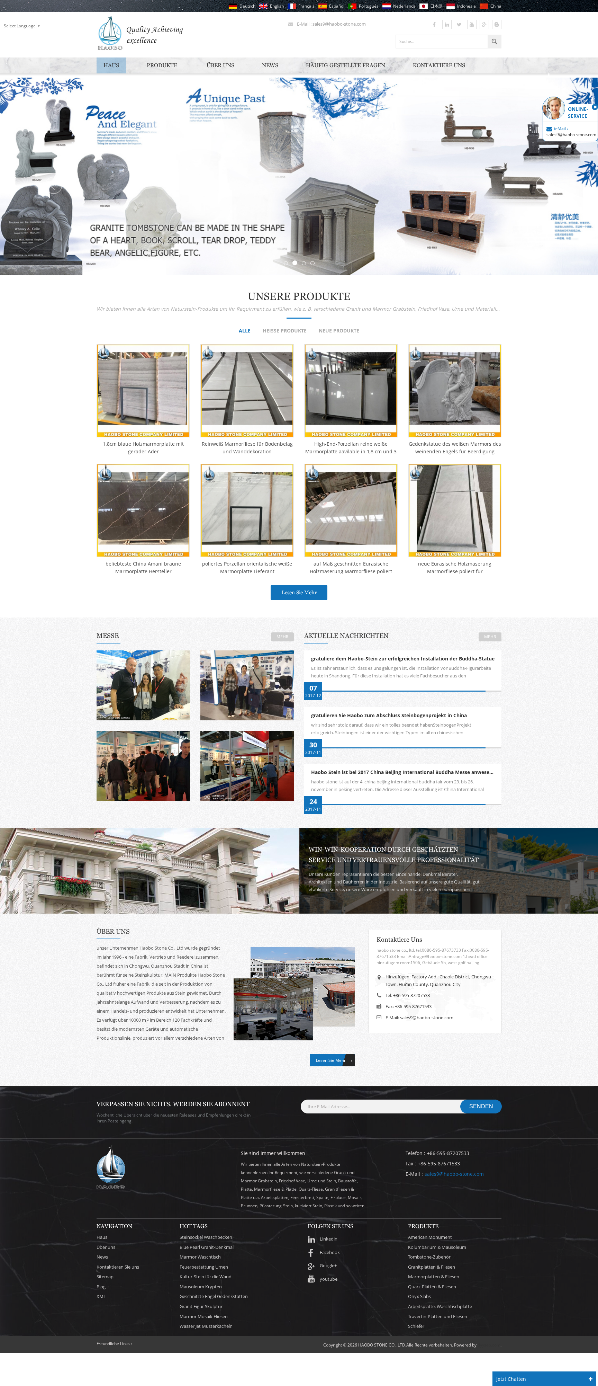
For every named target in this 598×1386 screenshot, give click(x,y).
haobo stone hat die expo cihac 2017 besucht (143, 683)
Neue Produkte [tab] (339, 331)
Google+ (328, 1265)
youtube (328, 1279)
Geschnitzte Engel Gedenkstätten (214, 1296)
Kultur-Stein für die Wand (206, 1276)
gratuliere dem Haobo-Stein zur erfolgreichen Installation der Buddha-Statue (403, 659)
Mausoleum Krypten (201, 1286)
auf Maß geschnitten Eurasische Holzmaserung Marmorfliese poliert (351, 567)
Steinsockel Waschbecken (206, 1237)
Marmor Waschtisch (200, 1257)
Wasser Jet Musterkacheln (206, 1326)
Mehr (282, 637)
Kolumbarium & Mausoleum (437, 1247)
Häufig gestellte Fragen (345, 65)
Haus (111, 65)
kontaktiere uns (439, 65)
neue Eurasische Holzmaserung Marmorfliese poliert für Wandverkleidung (454, 567)
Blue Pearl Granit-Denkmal (207, 1247)
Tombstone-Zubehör (429, 1257)
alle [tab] (245, 331)
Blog (101, 1286)
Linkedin (328, 1239)
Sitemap (105, 1276)
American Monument (430, 1237)
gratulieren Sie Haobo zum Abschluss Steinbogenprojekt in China (389, 716)
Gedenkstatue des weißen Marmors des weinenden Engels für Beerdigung (455, 448)
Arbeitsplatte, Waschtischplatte (440, 1306)
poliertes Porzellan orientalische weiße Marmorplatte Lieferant (247, 567)
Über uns (220, 65)
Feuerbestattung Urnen (204, 1267)
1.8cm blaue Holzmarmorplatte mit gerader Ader (143, 448)
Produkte (162, 65)
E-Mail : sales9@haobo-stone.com (331, 24)
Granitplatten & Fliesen (431, 1267)
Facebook (330, 1252)
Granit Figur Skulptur (201, 1306)
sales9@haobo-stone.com (454, 1174)
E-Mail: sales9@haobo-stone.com (419, 1017)
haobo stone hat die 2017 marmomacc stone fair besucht (247, 683)
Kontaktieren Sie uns (118, 1267)
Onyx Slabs (419, 1296)
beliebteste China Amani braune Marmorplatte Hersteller (143, 567)
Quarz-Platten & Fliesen (432, 1286)
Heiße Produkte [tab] (285, 331)
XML (101, 1296)
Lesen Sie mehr (299, 592)
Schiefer (416, 1326)
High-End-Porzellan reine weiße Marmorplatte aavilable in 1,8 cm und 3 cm (351, 448)
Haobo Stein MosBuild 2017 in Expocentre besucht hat (143, 763)
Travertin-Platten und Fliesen (437, 1316)
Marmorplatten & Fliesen (433, 1276)
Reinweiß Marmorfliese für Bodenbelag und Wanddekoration (247, 448)
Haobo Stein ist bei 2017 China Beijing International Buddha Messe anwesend (403, 772)
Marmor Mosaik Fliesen (204, 1316)
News (270, 65)
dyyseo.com (489, 1345)
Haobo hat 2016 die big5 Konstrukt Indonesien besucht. (247, 763)
